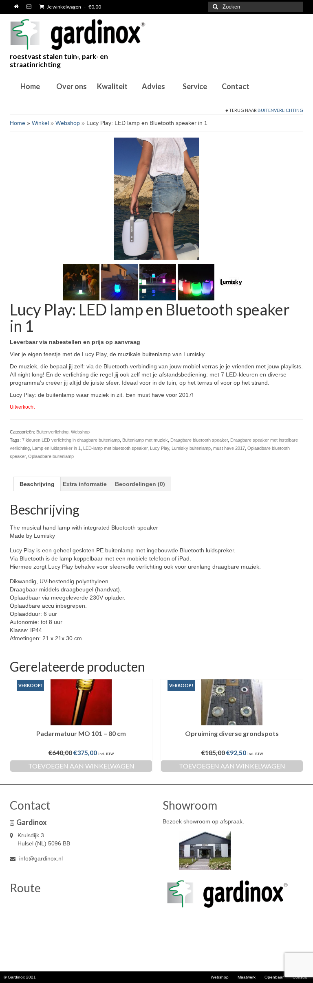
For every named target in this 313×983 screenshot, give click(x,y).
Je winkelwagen (73, 7)
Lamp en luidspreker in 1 (56, 448)
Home (17, 123)
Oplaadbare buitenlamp (51, 456)
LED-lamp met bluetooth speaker (115, 448)
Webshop (67, 123)
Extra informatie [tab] (85, 484)
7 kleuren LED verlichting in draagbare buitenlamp (71, 440)
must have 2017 (229, 448)
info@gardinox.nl (40, 858)
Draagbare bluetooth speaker (199, 440)
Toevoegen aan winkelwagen (81, 766)
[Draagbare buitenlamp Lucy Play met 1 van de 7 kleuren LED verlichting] (119, 281)
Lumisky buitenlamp (191, 448)
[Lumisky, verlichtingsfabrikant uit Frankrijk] (234, 281)
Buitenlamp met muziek (145, 440)
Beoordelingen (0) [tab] (140, 484)
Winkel (40, 123)
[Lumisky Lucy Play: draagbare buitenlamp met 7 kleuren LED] (196, 281)
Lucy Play (159, 448)
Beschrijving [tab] (37, 484)
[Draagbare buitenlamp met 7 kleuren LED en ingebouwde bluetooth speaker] (157, 281)
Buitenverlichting (280, 110)
